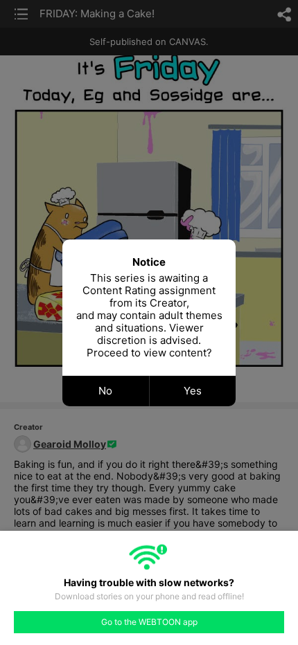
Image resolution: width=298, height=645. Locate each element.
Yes (193, 390)
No (105, 390)
